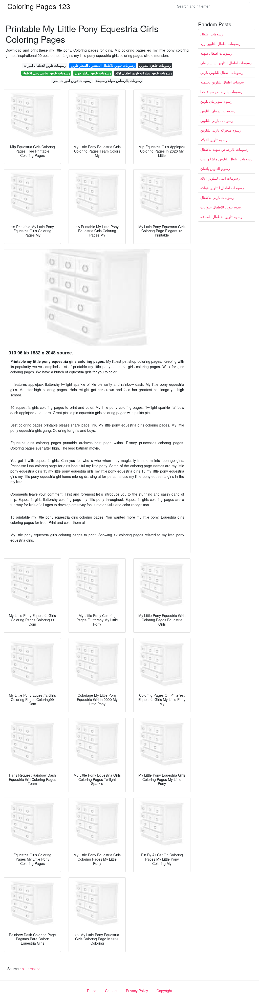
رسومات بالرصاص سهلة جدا (221, 91)
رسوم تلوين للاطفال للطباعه (221, 216)
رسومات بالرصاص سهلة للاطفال (224, 149)
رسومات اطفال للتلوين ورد (220, 43)
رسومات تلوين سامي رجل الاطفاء (46, 73)
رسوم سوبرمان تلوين (216, 101)
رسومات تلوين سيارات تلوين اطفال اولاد (143, 73)
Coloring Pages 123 (38, 6)
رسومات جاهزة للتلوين (155, 65)
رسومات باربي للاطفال (217, 197)
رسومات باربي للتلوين (216, 120)
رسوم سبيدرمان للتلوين (217, 110)
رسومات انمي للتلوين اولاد (220, 178)
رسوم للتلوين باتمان (215, 168)
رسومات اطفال (211, 33)
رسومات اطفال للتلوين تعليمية (223, 81)
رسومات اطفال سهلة (216, 53)
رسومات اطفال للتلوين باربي (221, 72)
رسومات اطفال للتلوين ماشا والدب (226, 158)
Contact (111, 990)
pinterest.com (33, 968)
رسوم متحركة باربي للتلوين (220, 130)
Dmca (91, 990)
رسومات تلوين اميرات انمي (72, 80)
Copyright (164, 990)
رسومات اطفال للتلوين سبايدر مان (226, 62)
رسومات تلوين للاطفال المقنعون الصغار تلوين (103, 65)
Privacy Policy (137, 990)
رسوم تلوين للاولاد (213, 139)
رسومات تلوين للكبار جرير (93, 73)
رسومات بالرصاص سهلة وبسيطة (119, 80)
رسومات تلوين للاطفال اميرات (45, 65)
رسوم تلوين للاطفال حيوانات (221, 206)
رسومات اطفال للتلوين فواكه (222, 187)
